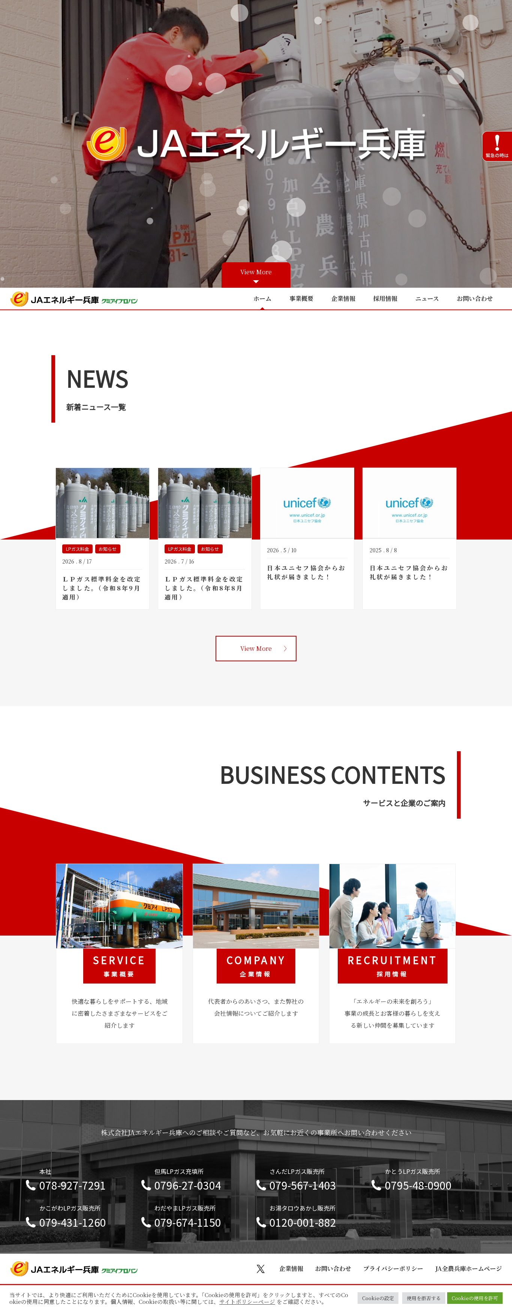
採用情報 (385, 298)
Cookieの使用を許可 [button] (475, 1298)
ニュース (427, 298)
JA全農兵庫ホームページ (468, 1268)
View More (256, 272)
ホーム (262, 298)
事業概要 (301, 298)
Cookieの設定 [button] (378, 1298)
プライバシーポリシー (393, 1268)
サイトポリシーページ (247, 1301)
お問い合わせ (475, 298)
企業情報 (343, 298)
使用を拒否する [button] (424, 1298)
